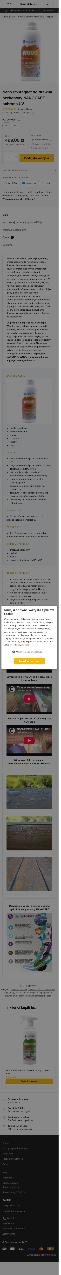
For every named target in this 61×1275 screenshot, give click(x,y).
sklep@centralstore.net (14, 1211)
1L (6, 125)
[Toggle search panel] (47, 4)
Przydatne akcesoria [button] (16, 170)
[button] (53, 4)
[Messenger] (29, 183)
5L (15, 125)
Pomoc (6, 1143)
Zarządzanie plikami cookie (41, 1254)
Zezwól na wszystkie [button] (29, 661)
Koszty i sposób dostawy (15, 1148)
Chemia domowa (19, 989)
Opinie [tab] (7, 237)
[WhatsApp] (11, 183)
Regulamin (8, 1153)
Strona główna (8, 17)
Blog (4, 1172)
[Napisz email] (45, 183)
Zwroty (5, 1164)
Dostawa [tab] (7, 244)
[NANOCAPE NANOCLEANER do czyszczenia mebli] (29, 1040)
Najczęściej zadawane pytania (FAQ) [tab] (22, 222)
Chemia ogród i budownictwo (31, 17)
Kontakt (11, 1218)
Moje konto (8, 1223)
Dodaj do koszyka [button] (29, 1081)
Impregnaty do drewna (23, 996)
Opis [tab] (5, 214)
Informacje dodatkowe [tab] (14, 229)
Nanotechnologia (43, 996)
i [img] (33, 113)
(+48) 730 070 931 (12, 1205)
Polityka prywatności (12, 1158)
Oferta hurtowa (10, 1183)
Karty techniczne (11, 1187)
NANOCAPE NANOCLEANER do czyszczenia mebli (28, 1072)
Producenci (8, 1177)
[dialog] (29, 637)
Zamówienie (8, 1233)
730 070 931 (48, 11)
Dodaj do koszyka (36, 158)
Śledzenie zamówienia (13, 1228)
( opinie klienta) (25, 109)
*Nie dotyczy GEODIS (13, 1192)
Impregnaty (52, 17)
